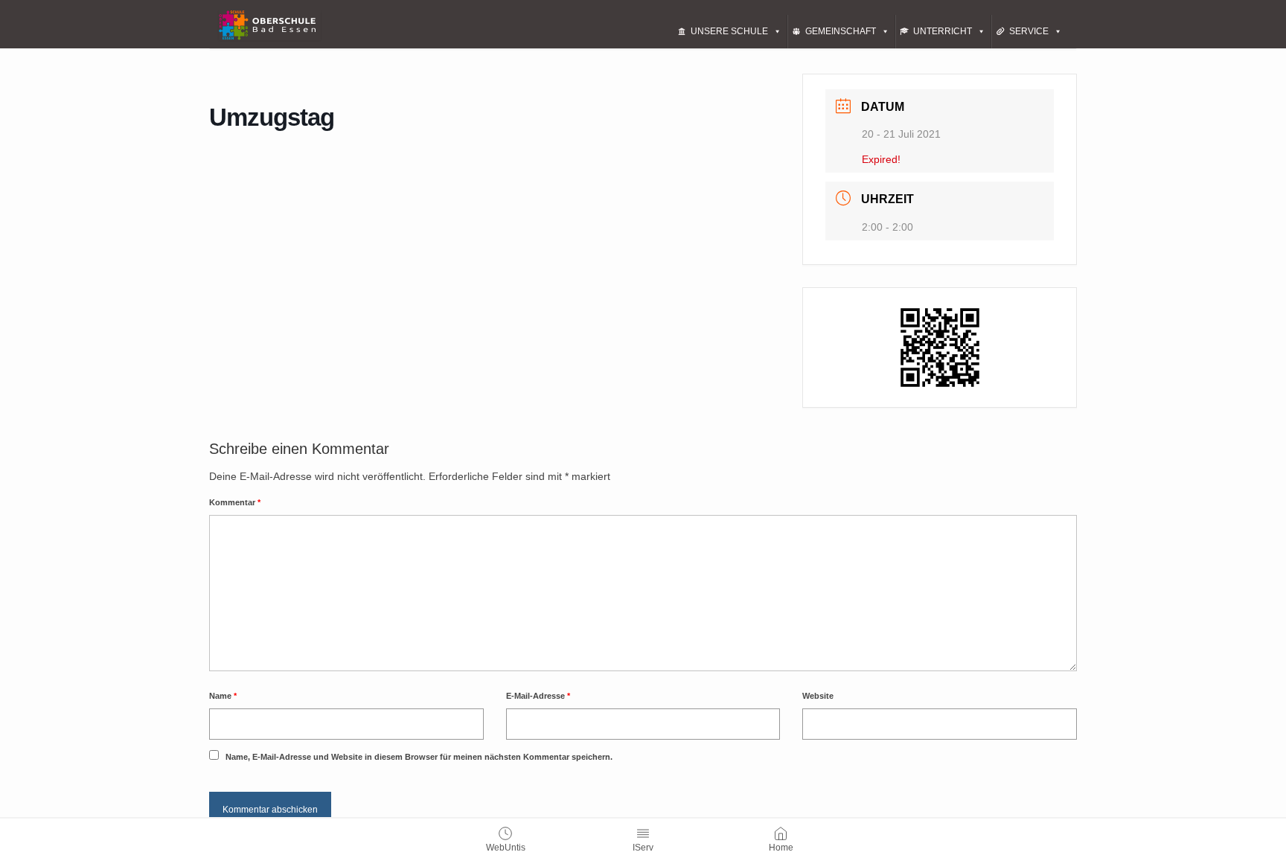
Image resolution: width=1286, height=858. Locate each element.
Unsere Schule (729, 31)
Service (1029, 31)
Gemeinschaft (840, 31)
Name (223, 695)
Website (818, 695)
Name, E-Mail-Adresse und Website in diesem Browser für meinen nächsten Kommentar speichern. (418, 756)
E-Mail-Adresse (538, 695)
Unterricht (942, 31)
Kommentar (234, 502)
